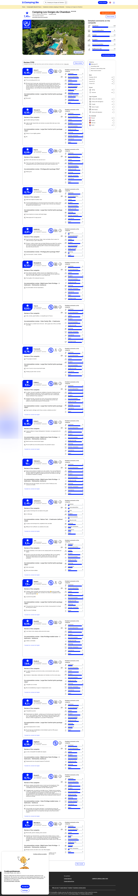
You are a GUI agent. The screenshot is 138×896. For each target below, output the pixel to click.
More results (80, 863)
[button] (110, 2)
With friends (95, 109)
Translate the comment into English (32, 414)
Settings (25, 890)
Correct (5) (92, 83)
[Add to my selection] (82, 22)
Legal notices (63, 887)
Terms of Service (85, 893)
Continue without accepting (40, 854)
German (93, 122)
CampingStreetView (69, 881)
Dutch (92, 125)
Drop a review (102, 2)
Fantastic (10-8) (93, 77)
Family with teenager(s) (97, 101)
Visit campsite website (108, 13)
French (93, 118)
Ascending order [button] (95, 66)
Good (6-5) (92, 81)
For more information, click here (12, 881)
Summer (94, 92)
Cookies (70, 887)
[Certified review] (50, 71)
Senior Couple (95, 107)
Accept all (25, 886)
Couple (93, 104)
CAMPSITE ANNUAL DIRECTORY (100, 878)
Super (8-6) (92, 79)
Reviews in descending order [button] (98, 68)
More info (66, 64)
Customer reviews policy (79, 887)
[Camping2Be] (30, 2)
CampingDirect (68, 878)
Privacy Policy (75, 893)
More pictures (78, 52)
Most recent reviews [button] (96, 70)
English (93, 120)
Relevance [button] (93, 64)
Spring (93, 89)
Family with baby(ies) (97, 112)
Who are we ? (55, 887)
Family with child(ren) (97, 99)
